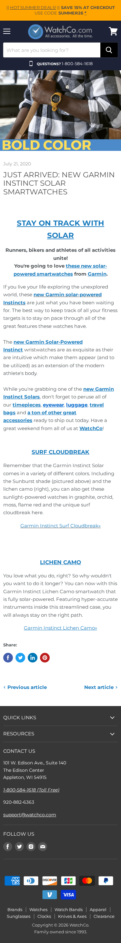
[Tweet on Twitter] (20, 658)
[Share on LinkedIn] (32, 658)
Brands (14, 909)
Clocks (44, 916)
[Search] (109, 50)
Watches (38, 909)
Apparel (98, 909)
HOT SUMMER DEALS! (33, 7)
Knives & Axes (72, 916)
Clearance (104, 916)
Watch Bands (69, 909)
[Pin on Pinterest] (45, 658)
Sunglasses (18, 916)
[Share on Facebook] (8, 658)
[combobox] (51, 50)
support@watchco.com (29, 815)
